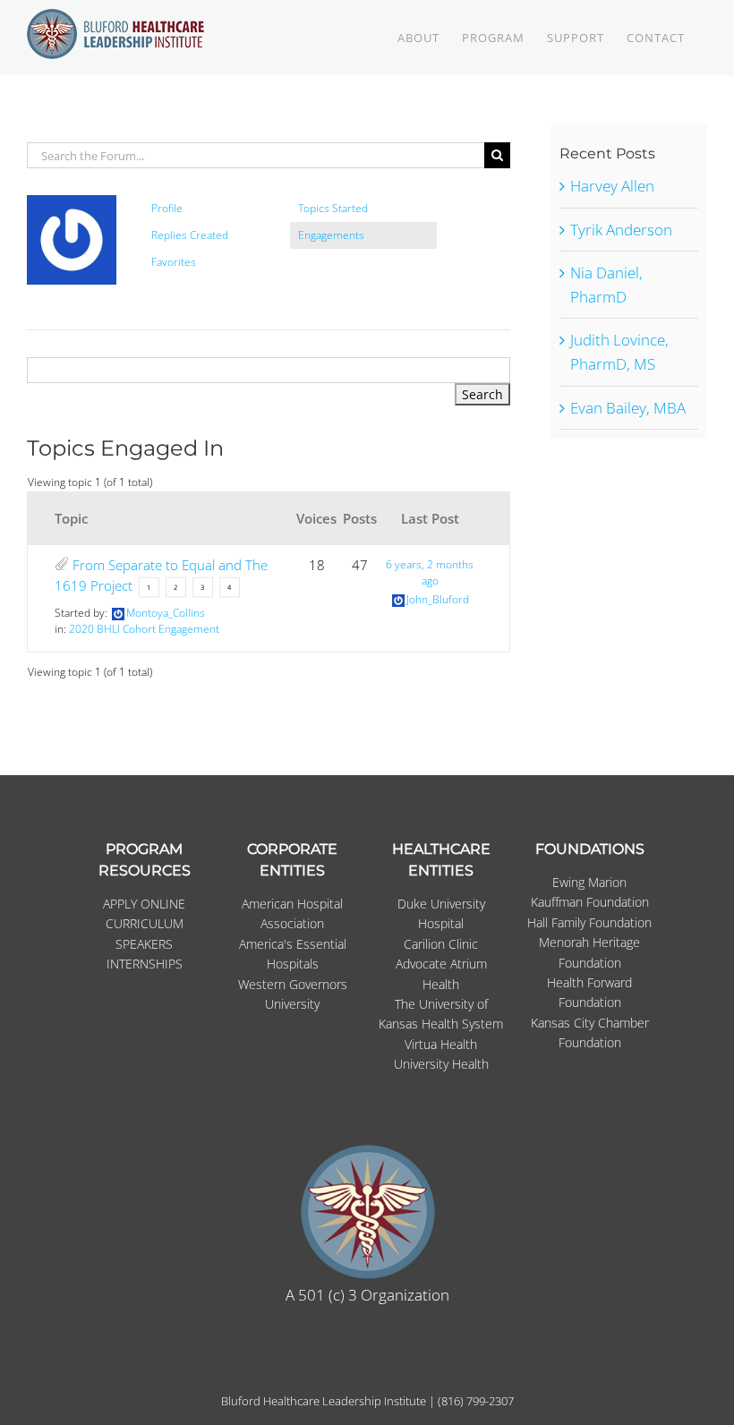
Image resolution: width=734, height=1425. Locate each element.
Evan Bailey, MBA (628, 407)
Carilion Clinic (441, 943)
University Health (441, 1063)
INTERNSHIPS (145, 963)
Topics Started (333, 208)
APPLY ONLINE (144, 903)
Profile (167, 208)
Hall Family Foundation (589, 922)
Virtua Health (441, 1044)
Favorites (173, 261)
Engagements (331, 235)
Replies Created (189, 235)
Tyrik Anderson (621, 229)
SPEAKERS (144, 943)
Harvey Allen (612, 185)
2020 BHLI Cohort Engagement (144, 628)
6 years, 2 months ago (430, 572)
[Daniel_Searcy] (71, 202)
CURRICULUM (145, 923)
